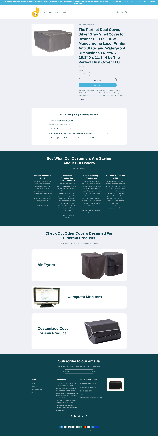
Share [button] (82, 99)
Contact (34, 392)
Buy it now (97, 85)
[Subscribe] (92, 371)
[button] (118, 12)
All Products (35, 386)
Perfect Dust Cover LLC (76, 430)
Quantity (81, 70)
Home (33, 383)
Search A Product (37, 389)
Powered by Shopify (86, 430)
